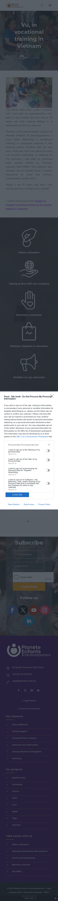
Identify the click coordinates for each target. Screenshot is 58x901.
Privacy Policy (44, 504)
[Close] (52, 396)
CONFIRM (17, 495)
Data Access (29, 504)
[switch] (47, 450)
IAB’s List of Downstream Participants (32, 436)
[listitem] (29, 444)
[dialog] (29, 450)
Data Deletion (14, 504)
